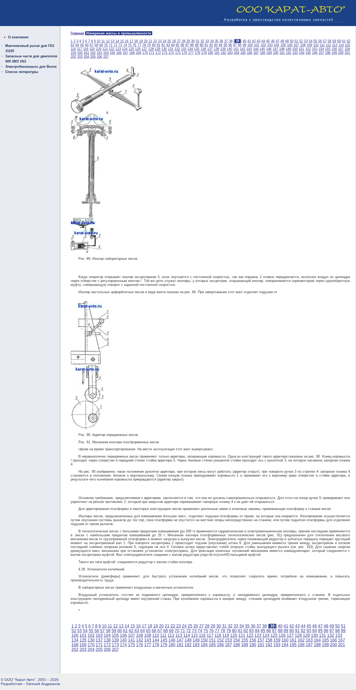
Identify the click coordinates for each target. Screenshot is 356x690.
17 (131, 41)
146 (269, 49)
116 (73, 49)
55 (315, 41)
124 (124, 49)
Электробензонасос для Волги (31, 67)
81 (158, 45)
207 (106, 57)
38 (230, 41)
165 (112, 53)
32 (202, 41)
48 (282, 41)
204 (86, 57)
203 (80, 57)
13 (112, 41)
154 (321, 49)
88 (192, 45)
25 (169, 41)
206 (99, 57)
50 (291, 41)
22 (155, 41)
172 (158, 53)
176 (184, 53)
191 (282, 53)
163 (99, 53)
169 (138, 53)
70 (106, 45)
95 (225, 45)
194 (301, 53)
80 (154, 45)
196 (314, 53)
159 (73, 53)
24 (164, 41)
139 (223, 49)
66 (87, 45)
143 (249, 49)
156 (334, 49)
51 (296, 41)
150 (295, 49)
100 (250, 45)
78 (144, 45)
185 (243, 53)
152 (308, 49)
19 (141, 41)
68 (96, 45)
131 (170, 49)
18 (136, 41)
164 (106, 53)
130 (164, 49)
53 (306, 41)
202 (73, 57)
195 (308, 53)
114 (341, 45)
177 (191, 53)
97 (235, 45)
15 (122, 41)
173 (164, 53)
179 (204, 53)
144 (256, 49)
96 (230, 45)
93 (216, 45)
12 (108, 41)
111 (322, 45)
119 (92, 49)
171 (151, 53)
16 (126, 41)
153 (314, 49)
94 (220, 45)
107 (296, 45)
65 (82, 45)
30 (193, 41)
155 (327, 49)
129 (157, 49)
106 (289, 45)
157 (340, 49)
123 (118, 49)
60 (339, 41)
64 (77, 45)
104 (276, 45)
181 (217, 53)
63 (72, 45)
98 (239, 45)
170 (145, 53)
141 (236, 49)
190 (275, 53)
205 (93, 57)
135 (196, 49)
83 (168, 45)
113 (334, 45)
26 (174, 41)
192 (288, 53)
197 (321, 53)
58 (329, 41)
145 (262, 49)
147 (275, 49)
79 (149, 45)
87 (187, 45)
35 (216, 41)
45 (268, 41)
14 (117, 41)
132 (177, 49)
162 (93, 53)
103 (270, 45)
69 (101, 45)
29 (188, 41)
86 (182, 45)
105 (283, 45)
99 (244, 45)
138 (216, 49)
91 (206, 45)
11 (103, 41)
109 (309, 45)
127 (144, 49)
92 (211, 45)
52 (301, 41)
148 (282, 49)
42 (254, 41)
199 (334, 53)
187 (256, 53)
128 (151, 49)
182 (223, 53)
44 (263, 41)
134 (190, 49)
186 (249, 53)
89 (197, 45)
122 (111, 49)
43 (258, 41)
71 (111, 45)
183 (230, 53)
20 (146, 41)
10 (98, 41)
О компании (18, 37)
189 (269, 53)
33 (207, 41)
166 (119, 53)
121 (105, 49)
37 (226, 41)
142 (242, 49)
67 (91, 45)
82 (163, 45)
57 (325, 41)
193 (295, 53)
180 (210, 53)
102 (263, 45)
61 (344, 41)
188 (262, 53)
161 (86, 53)
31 (197, 41)
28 (183, 41)
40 (244, 41)
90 (201, 45)
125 (131, 49)
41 (249, 41)
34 (212, 41)
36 (221, 41)
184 (236, 53)
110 (315, 45)
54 (310, 41)
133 (183, 49)
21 (150, 41)
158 (347, 49)
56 (320, 41)
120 (98, 49)
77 (139, 45)
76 (134, 45)
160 (80, 53)
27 (179, 41)
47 (277, 41)
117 (79, 49)
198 (327, 53)
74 (125, 45)
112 (328, 45)
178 (197, 53)
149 (288, 49)
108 (303, 45)
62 (348, 41)
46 (273, 41)
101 (256, 45)
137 (210, 49)
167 (125, 53)
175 (178, 53)
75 (130, 45)
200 (340, 53)
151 (301, 49)
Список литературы (21, 72)
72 (115, 45)
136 (203, 49)
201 (347, 53)
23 (160, 41)
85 (177, 45)
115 (347, 45)
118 (85, 49)
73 (120, 45)
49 (287, 41)
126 (137, 49)
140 (229, 49)
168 (132, 53)
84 (173, 45)
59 (334, 41)
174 (171, 53)
